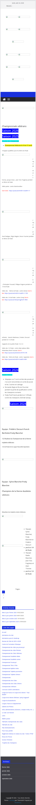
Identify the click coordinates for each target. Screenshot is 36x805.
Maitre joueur (6, 719)
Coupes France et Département (11, 703)
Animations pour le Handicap (10, 638)
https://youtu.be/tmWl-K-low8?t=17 (19, 191)
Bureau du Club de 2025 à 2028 (11, 641)
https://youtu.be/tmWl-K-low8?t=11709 (16, 293)
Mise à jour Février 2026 (9, 612)
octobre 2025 (6, 775)
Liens (3, 716)
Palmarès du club (7, 725)
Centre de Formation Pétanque (11, 644)
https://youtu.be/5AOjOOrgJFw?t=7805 (16, 300)
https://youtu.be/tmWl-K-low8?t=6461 (16, 359)
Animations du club (7, 635)
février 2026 (6, 767)
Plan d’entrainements (8, 728)
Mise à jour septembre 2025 (10, 621)
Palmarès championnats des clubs (12, 722)
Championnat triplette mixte (10, 668)
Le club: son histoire (8, 712)
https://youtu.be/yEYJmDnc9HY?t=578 (16, 353)
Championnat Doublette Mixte (11, 656)
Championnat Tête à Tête (9, 665)
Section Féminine (7, 740)
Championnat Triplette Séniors (11, 674)
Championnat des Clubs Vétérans (12, 653)
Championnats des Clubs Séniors (12, 683)
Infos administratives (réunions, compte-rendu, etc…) (18, 709)
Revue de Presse (7, 737)
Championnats (6, 677)
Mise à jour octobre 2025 (9, 618)
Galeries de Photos (7, 706)
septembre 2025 (7, 778)
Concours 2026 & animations (10, 689)
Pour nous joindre (7, 731)
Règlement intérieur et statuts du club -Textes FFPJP (17, 734)
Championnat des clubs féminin (11, 650)
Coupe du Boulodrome (9, 700)
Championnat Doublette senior (11, 659)
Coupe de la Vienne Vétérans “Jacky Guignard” (15, 697)
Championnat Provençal (9, 662)
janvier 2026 (6, 771)
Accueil (4, 632)
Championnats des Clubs (9, 680)
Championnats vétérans (9, 686)
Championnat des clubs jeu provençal (13, 647)
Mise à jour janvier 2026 (9, 615)
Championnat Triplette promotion (12, 671)
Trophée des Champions (9, 743)
